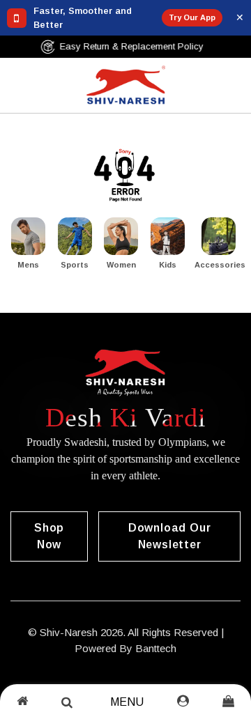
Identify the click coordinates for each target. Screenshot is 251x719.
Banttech (155, 648)
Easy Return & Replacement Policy (135, 46)
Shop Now (49, 536)
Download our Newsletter (169, 536)
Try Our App (192, 17)
